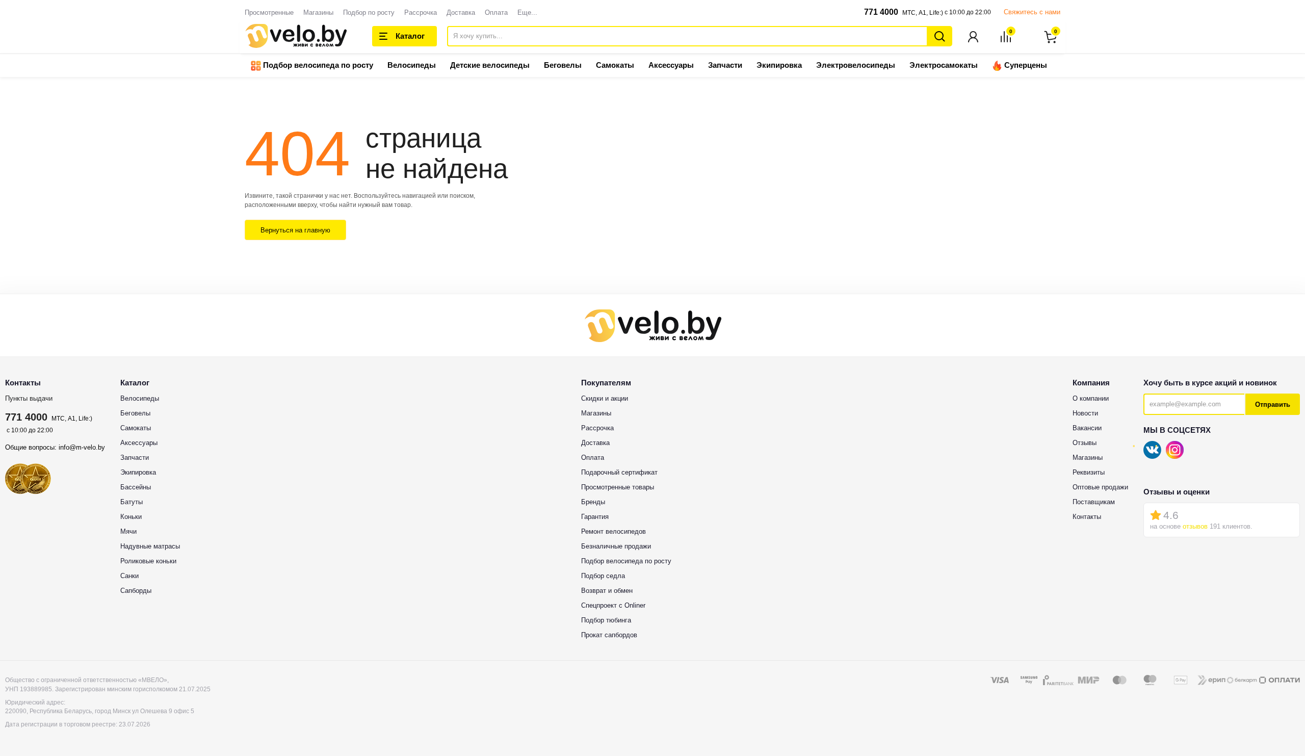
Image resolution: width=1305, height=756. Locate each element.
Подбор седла (603, 576)
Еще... (527, 12)
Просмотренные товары (617, 487)
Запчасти (725, 65)
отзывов (1195, 526)
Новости (1085, 413)
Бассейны (135, 487)
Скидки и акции (604, 398)
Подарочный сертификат (619, 472)
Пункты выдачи (29, 398)
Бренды (593, 502)
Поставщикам (1094, 502)
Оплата (496, 12)
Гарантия (595, 516)
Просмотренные (269, 12)
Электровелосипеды (855, 65)
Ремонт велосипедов (613, 531)
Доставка (461, 12)
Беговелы (563, 65)
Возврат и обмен (607, 590)
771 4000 (881, 12)
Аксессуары (671, 65)
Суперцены (1024, 65)
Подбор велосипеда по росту (317, 65)
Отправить (1272, 404)
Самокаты (615, 65)
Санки (129, 576)
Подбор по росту (369, 12)
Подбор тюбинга (606, 620)
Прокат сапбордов (609, 635)
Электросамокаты (943, 65)
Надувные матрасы (150, 546)
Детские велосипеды (490, 65)
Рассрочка (420, 12)
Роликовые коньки (148, 561)
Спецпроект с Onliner (613, 605)
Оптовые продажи (1100, 487)
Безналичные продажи (616, 546)
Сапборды (135, 590)
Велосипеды (411, 65)
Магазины (318, 12)
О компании (1091, 398)
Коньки (131, 516)
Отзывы (1085, 443)
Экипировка (779, 65)
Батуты (131, 502)
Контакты (1087, 516)
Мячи (128, 531)
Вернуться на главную (295, 230)
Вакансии (1087, 428)
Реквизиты (1089, 472)
